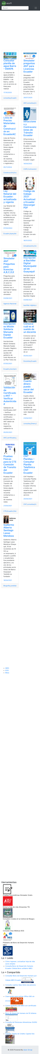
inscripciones (15, 369)
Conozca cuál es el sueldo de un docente (29, 327)
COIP (25, 169)
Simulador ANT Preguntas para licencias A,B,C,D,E (9, 265)
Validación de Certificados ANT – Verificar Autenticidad (9, 395)
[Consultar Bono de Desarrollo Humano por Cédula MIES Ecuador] (27, 980)
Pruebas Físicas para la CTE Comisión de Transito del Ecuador (9, 464)
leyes (12, 233)
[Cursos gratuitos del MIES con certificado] (11, 1009)
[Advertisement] (20, 30)
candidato (14, 586)
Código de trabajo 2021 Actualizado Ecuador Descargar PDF (29, 199)
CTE (5, 511)
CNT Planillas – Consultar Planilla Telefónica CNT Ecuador (29, 464)
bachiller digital (29, 305)
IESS (7, 670)
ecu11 (9, 3)
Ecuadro (14, 98)
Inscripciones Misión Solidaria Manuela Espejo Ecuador (9, 330)
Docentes (26, 361)
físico (15, 511)
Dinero (33, 423)
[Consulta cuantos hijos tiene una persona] (10, 990)
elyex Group (27, 1050)
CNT (25, 504)
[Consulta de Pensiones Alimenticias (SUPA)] (10, 1028)
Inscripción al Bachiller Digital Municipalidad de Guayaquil (29, 264)
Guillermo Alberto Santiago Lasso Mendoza (8, 530)
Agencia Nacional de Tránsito (14, 304)
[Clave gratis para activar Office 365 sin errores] (17, 1001)
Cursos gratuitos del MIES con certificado (20, 1006)
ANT (25, 103)
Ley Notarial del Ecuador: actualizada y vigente (9, 196)
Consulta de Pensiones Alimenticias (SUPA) (21, 1022)
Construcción (8, 173)
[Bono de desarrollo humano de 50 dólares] (11, 1017)
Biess (7, 673)
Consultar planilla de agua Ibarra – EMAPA (9, 64)
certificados (11, 438)
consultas (6, 98)
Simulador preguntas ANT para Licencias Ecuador (29, 66)
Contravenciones (34, 169)
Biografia (6, 586)
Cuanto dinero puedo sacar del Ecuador (28, 386)
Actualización (28, 246)
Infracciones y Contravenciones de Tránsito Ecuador (30, 128)
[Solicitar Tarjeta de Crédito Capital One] (10, 1039)
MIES (7, 668)
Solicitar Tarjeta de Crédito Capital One (19, 1034)
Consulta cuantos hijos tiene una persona (20, 985)
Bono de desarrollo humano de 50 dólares (20, 1013)
